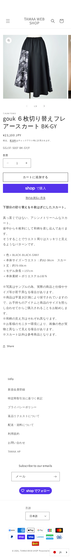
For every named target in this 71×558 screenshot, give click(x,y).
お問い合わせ (16, 442)
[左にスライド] (26, 106)
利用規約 (13, 433)
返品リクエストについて (24, 416)
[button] (8, 21)
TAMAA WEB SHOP (29, 550)
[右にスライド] (44, 106)
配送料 (13, 140)
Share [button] (10, 346)
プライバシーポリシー (22, 407)
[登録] (55, 476)
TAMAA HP (14, 451)
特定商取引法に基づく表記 (25, 398)
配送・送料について (21, 425)
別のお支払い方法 (35, 197)
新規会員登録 (16, 389)
